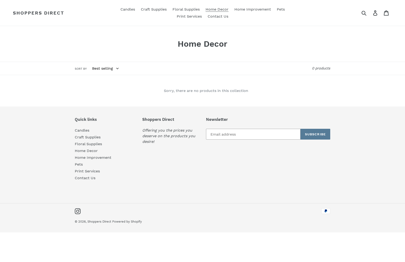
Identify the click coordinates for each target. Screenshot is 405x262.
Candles (82, 130)
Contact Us (85, 178)
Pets (79, 164)
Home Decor (86, 150)
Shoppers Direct (38, 13)
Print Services (87, 171)
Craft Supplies (88, 137)
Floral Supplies (88, 144)
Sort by (81, 68)
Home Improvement (93, 157)
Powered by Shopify (127, 221)
